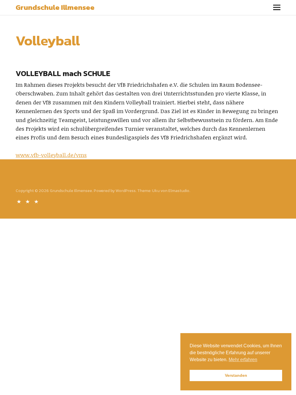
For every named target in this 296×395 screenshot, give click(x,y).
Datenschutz (28, 201)
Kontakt (19, 201)
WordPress (126, 191)
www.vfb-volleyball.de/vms (51, 155)
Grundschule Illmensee (55, 7)
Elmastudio (178, 191)
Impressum (36, 201)
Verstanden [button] (236, 375)
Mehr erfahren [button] (243, 359)
